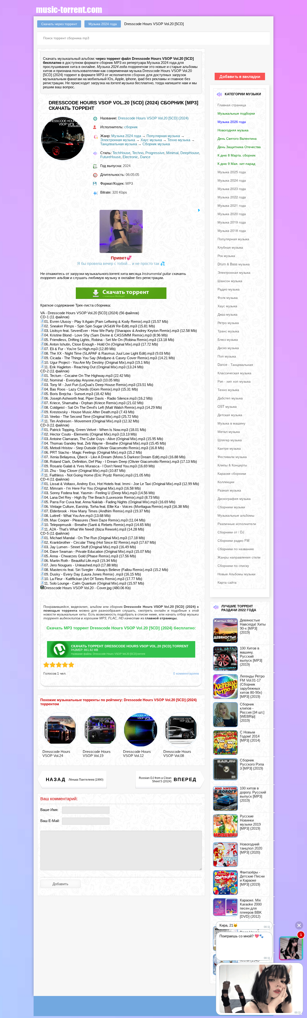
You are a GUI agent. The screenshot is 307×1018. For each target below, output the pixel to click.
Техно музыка (178, 140)
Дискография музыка (234, 498)
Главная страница (232, 104)
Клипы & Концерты (232, 465)
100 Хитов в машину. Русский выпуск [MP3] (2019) (251, 656)
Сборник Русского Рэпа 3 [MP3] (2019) (252, 764)
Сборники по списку (233, 565)
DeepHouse (189, 153)
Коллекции (226, 481)
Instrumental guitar (156, 274)
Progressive (154, 153)
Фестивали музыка (232, 456)
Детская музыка (230, 414)
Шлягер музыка (230, 439)
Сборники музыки (231, 506)
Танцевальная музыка (118, 144)
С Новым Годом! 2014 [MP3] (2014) (250, 736)
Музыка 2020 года (232, 213)
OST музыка (227, 406)
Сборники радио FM (233, 540)
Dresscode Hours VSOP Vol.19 (97, 754)
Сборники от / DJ (231, 532)
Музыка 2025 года (232, 171)
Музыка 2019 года (232, 222)
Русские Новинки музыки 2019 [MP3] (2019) (250, 822)
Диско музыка (228, 347)
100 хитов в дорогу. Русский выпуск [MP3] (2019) (253, 794)
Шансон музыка (230, 280)
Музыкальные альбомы (236, 515)
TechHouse (121, 153)
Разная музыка (229, 490)
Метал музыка (229, 431)
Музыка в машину (231, 423)
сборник (138, 75)
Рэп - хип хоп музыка (234, 381)
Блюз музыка (228, 339)
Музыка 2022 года (232, 197)
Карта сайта (227, 582)
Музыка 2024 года (126, 136)
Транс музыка (228, 331)
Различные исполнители (237, 523)
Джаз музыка (227, 314)
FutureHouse (110, 157)
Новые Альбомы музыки (236, 573)
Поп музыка (227, 356)
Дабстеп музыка (230, 398)
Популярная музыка (163, 136)
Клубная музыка (230, 247)
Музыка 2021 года (232, 205)
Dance (145, 157)
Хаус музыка (151, 140)
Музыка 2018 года (232, 230)
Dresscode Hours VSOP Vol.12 (137, 754)
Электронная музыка (117, 140)
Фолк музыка (228, 297)
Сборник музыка (156, 144)
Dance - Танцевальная (235, 364)
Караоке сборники (232, 473)
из (158, 618)
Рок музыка (226, 255)
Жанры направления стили (239, 557)
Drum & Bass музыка (234, 264)
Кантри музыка (229, 448)
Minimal (172, 153)
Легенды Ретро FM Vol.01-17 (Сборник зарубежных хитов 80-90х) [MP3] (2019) (252, 686)
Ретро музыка (228, 322)
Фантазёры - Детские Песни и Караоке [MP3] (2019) (252, 878)
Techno (137, 153)
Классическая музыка (234, 372)
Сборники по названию (236, 548)
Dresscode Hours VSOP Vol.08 (177, 754)
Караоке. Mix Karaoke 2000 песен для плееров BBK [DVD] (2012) (251, 908)
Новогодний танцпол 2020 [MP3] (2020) (251, 848)
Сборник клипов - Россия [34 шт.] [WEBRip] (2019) (252, 712)
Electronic (130, 157)
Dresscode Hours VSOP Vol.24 (56, 754)
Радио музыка (229, 289)
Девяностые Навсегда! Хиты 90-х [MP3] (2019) (253, 626)
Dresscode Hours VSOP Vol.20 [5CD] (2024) (153, 118)
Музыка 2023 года (232, 188)
